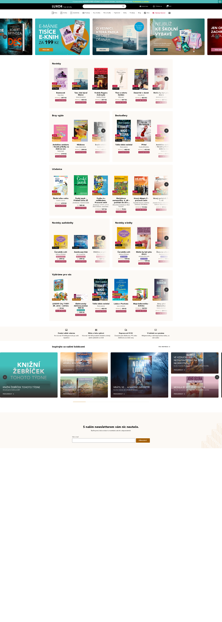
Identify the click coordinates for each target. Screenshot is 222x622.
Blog (139, 13)
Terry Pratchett (101, 254)
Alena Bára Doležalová (119, 204)
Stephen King (101, 147)
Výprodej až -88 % (118, 299)
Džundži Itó (141, 95)
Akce (148, 13)
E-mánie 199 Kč (120, 247)
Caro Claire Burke (81, 147)
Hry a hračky (96, 13)
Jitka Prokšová (97, 206)
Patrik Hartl (60, 151)
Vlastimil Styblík (84, 202)
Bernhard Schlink (164, 254)
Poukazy (87, 13)
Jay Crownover (80, 254)
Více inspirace (163, 346)
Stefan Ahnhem (161, 308)
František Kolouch (138, 202)
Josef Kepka (105, 206)
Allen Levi (121, 97)
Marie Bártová (164, 204)
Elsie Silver (61, 95)
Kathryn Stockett (61, 254)
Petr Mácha (144, 204)
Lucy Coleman (121, 306)
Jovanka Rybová (157, 202)
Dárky (125, 13)
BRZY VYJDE (56, 140)
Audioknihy (76, 13)
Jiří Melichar (76, 202)
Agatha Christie (101, 97)
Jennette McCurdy (161, 97)
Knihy (55, 13)
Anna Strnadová (81, 97)
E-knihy (65, 13)
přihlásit (143, 440)
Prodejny (132, 13)
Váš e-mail (75, 437)
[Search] (123, 6)
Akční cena (116, 297)
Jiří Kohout (96, 204)
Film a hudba (107, 13)
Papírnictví (117, 13)
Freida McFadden (144, 147)
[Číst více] (62, 37)
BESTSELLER (56, 86)
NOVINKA (55, 88)
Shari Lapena (124, 147)
